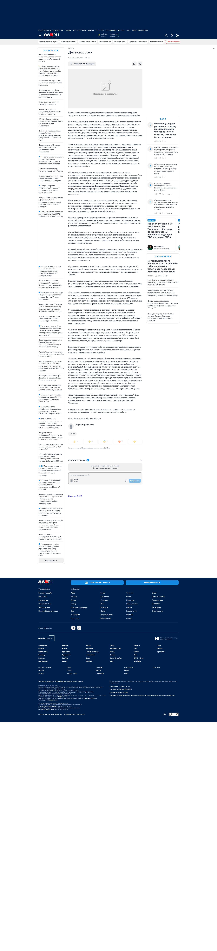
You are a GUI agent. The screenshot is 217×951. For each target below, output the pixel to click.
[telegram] (73, 628)
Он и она (129, 593)
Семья (128, 618)
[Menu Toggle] (39, 35)
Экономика (156, 607)
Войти (76, 481)
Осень (128, 597)
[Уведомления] (172, 35)
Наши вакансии (44, 604)
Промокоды (143, 30)
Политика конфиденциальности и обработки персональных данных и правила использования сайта (142, 695)
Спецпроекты (157, 611)
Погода (68, 30)
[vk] (79, 628)
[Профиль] (177, 35)
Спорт (154, 593)
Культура (104, 600)
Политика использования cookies (121, 689)
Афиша (91, 30)
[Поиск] (166, 35)
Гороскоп (100, 30)
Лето (102, 604)
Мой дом (104, 607)
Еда (72, 611)
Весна (73, 600)
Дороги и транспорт (79, 607)
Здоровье (75, 618)
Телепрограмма (79, 30)
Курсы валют (111, 30)
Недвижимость (44, 30)
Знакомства (58, 30)
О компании (43, 600)
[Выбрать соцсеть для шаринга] (140, 64)
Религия (129, 615)
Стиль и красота (158, 597)
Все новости (51, 50)
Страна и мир (157, 600)
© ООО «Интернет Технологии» (74, 714)
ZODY (128, 30)
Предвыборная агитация (48, 611)
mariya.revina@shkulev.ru (46, 709)
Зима (102, 593)
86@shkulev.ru (62, 697)
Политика (130, 600)
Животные (75, 615)
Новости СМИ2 (75, 496)
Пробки (121, 30)
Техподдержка (44, 607)
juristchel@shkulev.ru (90, 698)
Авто (73, 593)
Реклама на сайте (45, 593)
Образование (105, 618)
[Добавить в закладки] (134, 64)
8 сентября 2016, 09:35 (75, 58)
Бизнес (74, 597)
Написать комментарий (84, 64)
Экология (156, 604)
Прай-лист (42, 597)
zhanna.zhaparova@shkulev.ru (47, 706)
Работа (72, 434)
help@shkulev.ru (53, 700)
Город (73, 604)
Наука (102, 611)
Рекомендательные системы (119, 692)
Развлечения (131, 611)
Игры (134, 30)
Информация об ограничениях (120, 686)
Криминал (104, 597)
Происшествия (132, 604)
